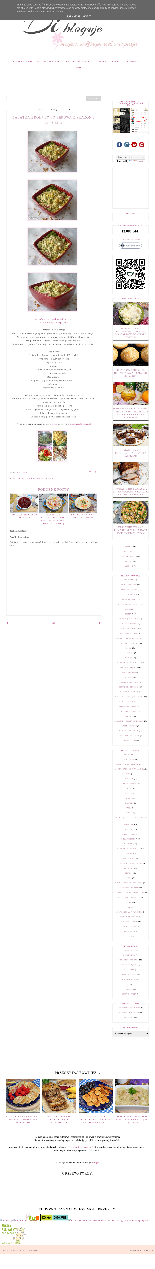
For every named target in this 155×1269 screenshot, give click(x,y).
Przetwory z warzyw (129, 887)
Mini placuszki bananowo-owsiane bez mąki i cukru (95, 1119)
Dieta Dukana (129, 955)
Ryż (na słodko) (128, 711)
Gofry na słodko (129, 624)
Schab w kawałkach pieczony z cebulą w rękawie (132, 1119)
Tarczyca (129, 989)
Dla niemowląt (129, 979)
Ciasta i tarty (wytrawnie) (129, 764)
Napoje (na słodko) (129, 667)
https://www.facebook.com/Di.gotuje (53, 318)
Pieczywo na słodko (128, 682)
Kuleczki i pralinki (128, 643)
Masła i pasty (128, 834)
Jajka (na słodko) (128, 628)
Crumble (129, 609)
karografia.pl (147, 1250)
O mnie (77, 67)
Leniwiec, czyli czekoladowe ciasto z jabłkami (130, 453)
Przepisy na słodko (49, 62)
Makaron (128, 824)
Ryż (128, 907)
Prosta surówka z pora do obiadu (82, 516)
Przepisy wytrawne (78, 62)
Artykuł (129, 546)
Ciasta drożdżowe (128, 589)
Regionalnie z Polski (129, 1013)
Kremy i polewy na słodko (129, 638)
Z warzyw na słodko (129, 731)
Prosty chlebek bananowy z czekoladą (59, 1119)
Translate (139, 161)
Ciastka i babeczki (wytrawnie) (129, 769)
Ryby (128, 902)
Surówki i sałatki (45, 478)
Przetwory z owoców (129, 706)
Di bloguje (22, 1250)
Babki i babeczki (129, 585)
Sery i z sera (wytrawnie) (128, 912)
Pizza (129, 878)
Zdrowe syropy (129, 994)
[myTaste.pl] (19, 1220)
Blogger (96, 1162)
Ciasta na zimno (128, 599)
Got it (87, 16)
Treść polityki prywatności (82, 1147)
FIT (128, 984)
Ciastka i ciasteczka (128, 604)
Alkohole (128, 580)
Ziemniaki (128, 931)
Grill (128, 788)
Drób (128, 774)
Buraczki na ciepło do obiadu (24, 516)
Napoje (128, 853)
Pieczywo (128, 868)
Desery (128, 614)
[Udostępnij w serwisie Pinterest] (95, 472)
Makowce (129, 653)
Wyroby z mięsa (128, 926)
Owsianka (129, 677)
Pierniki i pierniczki (128, 687)
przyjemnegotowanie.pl (79, 423)
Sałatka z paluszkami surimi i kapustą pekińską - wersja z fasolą (53, 519)
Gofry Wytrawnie (129, 783)
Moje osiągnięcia (128, 556)
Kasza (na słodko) (128, 633)
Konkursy (129, 551)
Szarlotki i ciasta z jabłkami (128, 721)
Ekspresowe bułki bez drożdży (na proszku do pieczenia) (130, 373)
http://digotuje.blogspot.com (54, 322)
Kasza (129, 808)
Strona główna (23, 62)
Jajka (128, 798)
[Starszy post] (100, 623)
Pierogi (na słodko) (129, 692)
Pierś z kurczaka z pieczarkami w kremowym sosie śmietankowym (130, 530)
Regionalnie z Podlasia (128, 1008)
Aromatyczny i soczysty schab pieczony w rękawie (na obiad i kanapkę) (130, 491)
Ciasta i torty (128, 594)
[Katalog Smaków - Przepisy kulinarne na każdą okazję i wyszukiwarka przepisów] (108, 1220)
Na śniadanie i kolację (128, 662)
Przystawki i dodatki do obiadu (128, 892)
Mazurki (129, 658)
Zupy (128, 936)
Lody (128, 648)
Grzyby (128, 793)
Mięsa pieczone (128, 839)
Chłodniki (129, 759)
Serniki (128, 716)
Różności (129, 566)
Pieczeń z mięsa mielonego (129, 863)
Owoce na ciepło (129, 672)
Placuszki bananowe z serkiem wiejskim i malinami (23, 1119)
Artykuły (100, 62)
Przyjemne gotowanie (23, 478)
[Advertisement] (61, 79)
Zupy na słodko (129, 740)
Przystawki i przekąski (128, 897)
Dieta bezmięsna (128, 965)
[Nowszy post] (7, 623)
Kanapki (129, 803)
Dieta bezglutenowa (128, 960)
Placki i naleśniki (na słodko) (128, 697)
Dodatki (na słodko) (128, 619)
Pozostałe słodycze (129, 701)
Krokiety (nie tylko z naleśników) (130, 818)
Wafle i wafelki (129, 726)
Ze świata (128, 1017)
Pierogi (128, 873)
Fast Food (129, 779)
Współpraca (134, 62)
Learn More (73, 16)
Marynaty (129, 829)
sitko (54, 423)
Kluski (129, 813)
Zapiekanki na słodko (129, 736)
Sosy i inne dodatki (129, 917)
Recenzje (116, 62)
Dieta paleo (129, 970)
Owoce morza (129, 858)
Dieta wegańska (128, 974)
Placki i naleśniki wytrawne (129, 883)
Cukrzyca (128, 950)
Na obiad (128, 844)
